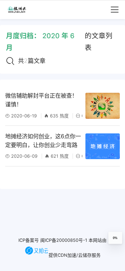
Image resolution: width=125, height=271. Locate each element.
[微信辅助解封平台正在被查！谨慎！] (102, 105)
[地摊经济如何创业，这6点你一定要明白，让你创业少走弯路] (102, 146)
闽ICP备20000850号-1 (63, 240)
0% (115, 238)
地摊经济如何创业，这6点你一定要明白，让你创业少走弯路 (43, 140)
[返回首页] (19, 10)
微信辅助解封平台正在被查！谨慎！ (41, 100)
